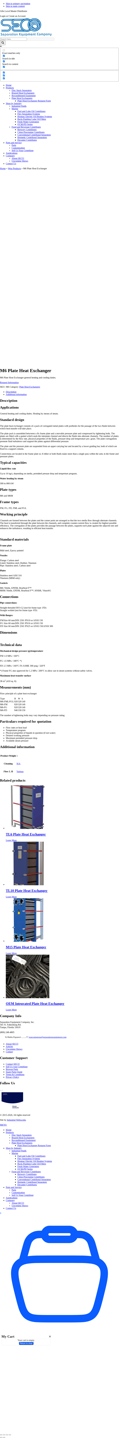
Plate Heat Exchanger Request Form (34, 1145)
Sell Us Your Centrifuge (23, 1195)
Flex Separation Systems (28, 1158)
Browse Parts (12, 1069)
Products (10, 1132)
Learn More (11, 840)
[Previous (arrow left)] (1, 1437)
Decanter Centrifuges (27, 1184)
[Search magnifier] (3, 43)
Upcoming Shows (14, 1049)
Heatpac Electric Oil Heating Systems (34, 1161)
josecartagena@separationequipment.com (47, 1037)
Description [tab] (11, 392)
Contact (9, 1051)
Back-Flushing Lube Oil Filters (31, 1164)
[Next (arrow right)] (4, 1437)
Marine (15, 1153)
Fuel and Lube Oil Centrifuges (31, 1156)
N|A (18, 763)
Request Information (9, 382)
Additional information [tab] (16, 394)
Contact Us (11, 1208)
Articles (9, 1046)
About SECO (12, 1044)
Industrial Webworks (16, 1120)
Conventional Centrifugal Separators (34, 1179)
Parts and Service (14, 1187)
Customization (18, 1192)
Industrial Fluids (19, 1150)
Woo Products (14, 168)
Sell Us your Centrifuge (17, 1066)
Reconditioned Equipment (24, 1140)
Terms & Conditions (15, 1074)
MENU (3, 1125)
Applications (11, 1198)
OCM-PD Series (25, 1169)
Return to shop (26, 1343)
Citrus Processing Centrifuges (31, 1177)
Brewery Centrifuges (27, 1174)
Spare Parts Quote (14, 1072)
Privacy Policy (12, 1077)
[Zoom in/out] (1, 1434)
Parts (14, 1190)
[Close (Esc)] (10, 1434)
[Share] (7, 1434)
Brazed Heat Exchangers (23, 1137)
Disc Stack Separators (22, 1135)
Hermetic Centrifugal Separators (32, 1182)
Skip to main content (15, 6)
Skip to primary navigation (18, 3)
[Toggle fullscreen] (4, 1434)
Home (3, 168)
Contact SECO (13, 1064)
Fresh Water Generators (28, 1166)
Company (10, 1200)
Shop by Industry (14, 1148)
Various (20, 771)
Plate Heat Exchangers (29, 387)
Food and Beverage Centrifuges (26, 1171)
